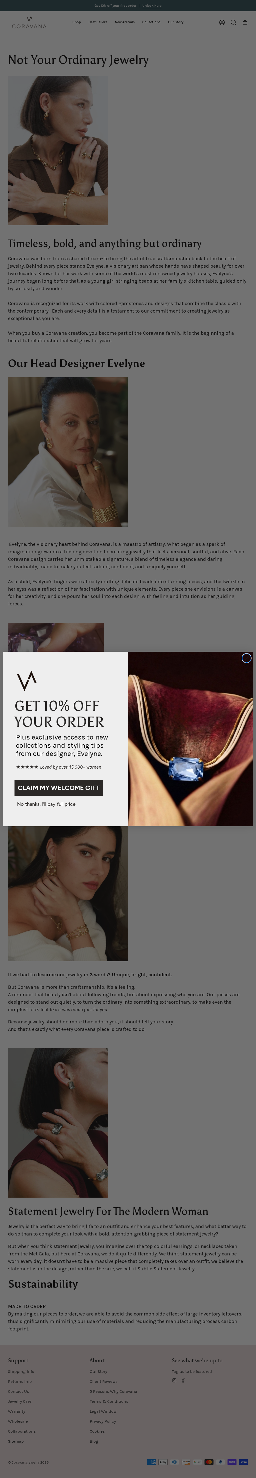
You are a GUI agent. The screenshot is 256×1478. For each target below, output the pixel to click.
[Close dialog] (246, 658)
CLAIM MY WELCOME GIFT (59, 788)
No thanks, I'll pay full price (46, 804)
